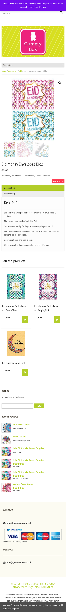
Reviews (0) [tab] (9, 193)
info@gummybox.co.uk (18, 523)
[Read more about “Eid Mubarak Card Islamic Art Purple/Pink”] (57, 319)
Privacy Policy (20, 587)
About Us (15, 583)
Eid (20, 71)
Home (4, 71)
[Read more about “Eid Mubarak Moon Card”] (25, 372)
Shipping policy (47, 583)
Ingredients (47, 587)
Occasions (12, 71)
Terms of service (30, 583)
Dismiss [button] (42, 7)
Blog (37, 587)
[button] (59, 83)
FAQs (31, 587)
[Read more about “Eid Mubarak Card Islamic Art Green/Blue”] (25, 319)
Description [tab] (9, 188)
